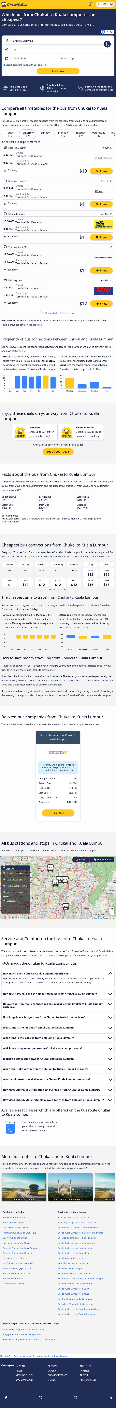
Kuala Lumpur (103, 859)
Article (84, 1375)
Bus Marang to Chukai (13, 1258)
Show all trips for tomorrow (59, 313)
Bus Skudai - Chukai (12, 1278)
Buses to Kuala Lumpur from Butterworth (78, 1227)
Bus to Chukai (39, 1356)
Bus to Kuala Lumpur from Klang (74, 1253)
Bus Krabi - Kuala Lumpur (70, 1268)
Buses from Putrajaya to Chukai (18, 1268)
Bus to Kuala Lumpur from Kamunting (76, 1243)
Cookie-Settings (57, 1375)
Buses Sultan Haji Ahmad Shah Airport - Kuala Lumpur (29, 1339)
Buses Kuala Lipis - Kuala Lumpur (74, 1273)
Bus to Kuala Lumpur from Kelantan (75, 1248)
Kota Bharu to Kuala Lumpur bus (74, 1263)
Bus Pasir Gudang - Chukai (15, 1227)
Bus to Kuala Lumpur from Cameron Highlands (80, 1232)
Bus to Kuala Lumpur (58, 1356)
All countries (88, 1379)
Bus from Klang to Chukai (15, 1237)
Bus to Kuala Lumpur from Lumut (74, 1288)
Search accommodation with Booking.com (26, 64)
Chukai (82, 859)
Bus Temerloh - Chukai (13, 1283)
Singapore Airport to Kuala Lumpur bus (22, 1334)
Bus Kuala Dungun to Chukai (17, 1243)
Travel (51, 1379)
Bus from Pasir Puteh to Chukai (18, 1263)
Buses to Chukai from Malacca (17, 1253)
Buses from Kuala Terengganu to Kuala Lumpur (81, 1278)
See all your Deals (58, 451)
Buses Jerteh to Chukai (13, 1222)
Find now (101, 171)
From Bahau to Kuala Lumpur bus (74, 1217)
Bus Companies (25, 1379)
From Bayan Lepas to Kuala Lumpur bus (77, 1222)
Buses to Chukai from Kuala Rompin (20, 1248)
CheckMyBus (6, 1356)
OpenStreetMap (100, 918)
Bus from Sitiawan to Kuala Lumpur (75, 1299)
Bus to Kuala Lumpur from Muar (73, 1293)
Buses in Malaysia (22, 1356)
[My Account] (90, 4)
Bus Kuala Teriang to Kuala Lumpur (75, 1283)
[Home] (13, 4)
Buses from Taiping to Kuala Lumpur (75, 1304)
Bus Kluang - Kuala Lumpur (71, 1258)
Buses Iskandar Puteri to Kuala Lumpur (77, 1237)
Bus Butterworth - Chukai (15, 1217)
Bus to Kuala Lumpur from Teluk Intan (76, 1314)
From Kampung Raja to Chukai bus (19, 1232)
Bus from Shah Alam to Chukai (17, 1273)
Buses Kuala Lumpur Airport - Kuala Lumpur (24, 1329)
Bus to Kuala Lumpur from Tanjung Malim (78, 1309)
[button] (65, 880)
